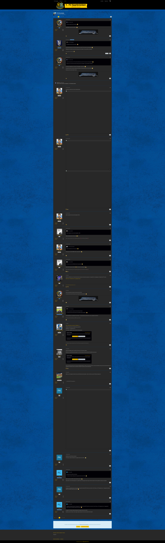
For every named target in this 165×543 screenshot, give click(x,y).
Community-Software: (82, 541)
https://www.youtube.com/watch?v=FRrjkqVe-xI (72, 325)
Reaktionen (56, 29)
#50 (110, 275)
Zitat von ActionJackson (71, 246)
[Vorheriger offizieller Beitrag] (106, 53)
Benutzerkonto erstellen (85, 526)
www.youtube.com (87, 332)
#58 (110, 469)
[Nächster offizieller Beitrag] (107, 53)
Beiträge (56, 30)
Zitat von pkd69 (70, 472)
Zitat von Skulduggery (71, 42)
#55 (110, 372)
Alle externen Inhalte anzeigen (82, 336)
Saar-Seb (58, 82)
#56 (110, 387)
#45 (110, 138)
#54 (110, 348)
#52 (110, 306)
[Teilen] (111, 16)
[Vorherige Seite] (54, 16)
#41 (110, 19)
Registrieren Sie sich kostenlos (84, 524)
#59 (110, 486)
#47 (110, 228)
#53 (110, 323)
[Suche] (110, 1)
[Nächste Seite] (63, 16)
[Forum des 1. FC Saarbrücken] (82, 5)
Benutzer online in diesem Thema (59, 532)
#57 (110, 454)
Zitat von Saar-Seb (70, 22)
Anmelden (78, 526)
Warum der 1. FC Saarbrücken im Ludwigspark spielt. (73, 278)
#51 (110, 290)
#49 (110, 259)
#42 (110, 39)
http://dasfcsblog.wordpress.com (70, 284)
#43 (110, 57)
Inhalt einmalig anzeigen (75, 336)
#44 (110, 87)
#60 (110, 501)
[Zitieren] (110, 36)
